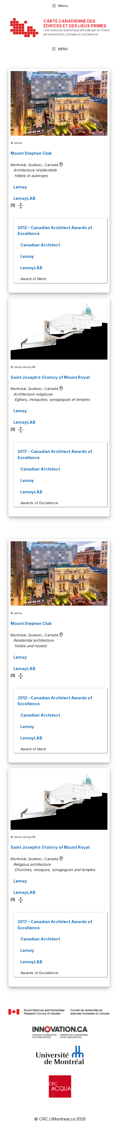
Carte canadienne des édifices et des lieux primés (75, 23)
